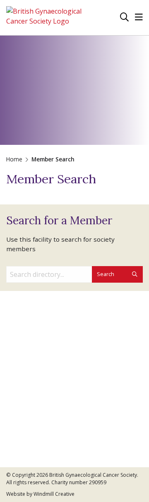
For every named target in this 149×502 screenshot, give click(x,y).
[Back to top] (125, 478)
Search (106, 274)
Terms (16, 397)
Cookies (18, 387)
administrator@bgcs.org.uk (47, 335)
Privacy (17, 377)
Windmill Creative (54, 493)
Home (14, 159)
